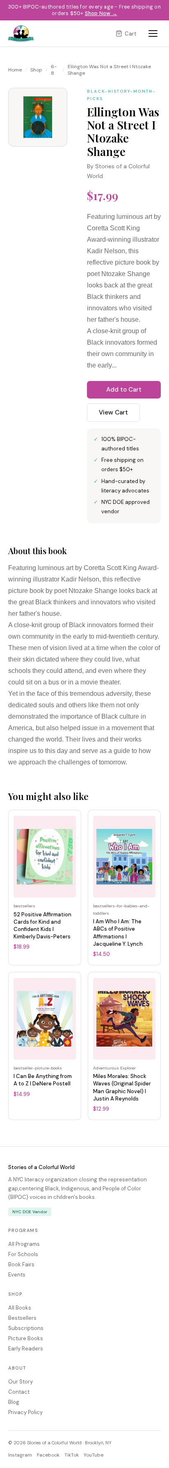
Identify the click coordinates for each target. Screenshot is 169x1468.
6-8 (54, 69)
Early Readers (25, 1348)
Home (15, 70)
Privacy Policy (25, 1412)
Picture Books (25, 1338)
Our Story (20, 1381)
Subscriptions (25, 1328)
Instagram (20, 1455)
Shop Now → (101, 13)
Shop (36, 70)
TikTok (71, 1455)
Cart (130, 33)
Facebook (48, 1455)
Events (16, 1274)
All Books (19, 1307)
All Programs (24, 1244)
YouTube (93, 1455)
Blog (13, 1402)
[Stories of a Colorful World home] (21, 33)
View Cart (113, 412)
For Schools (23, 1254)
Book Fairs (21, 1264)
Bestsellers (22, 1317)
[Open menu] (153, 33)
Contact (19, 1391)
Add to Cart (124, 389)
